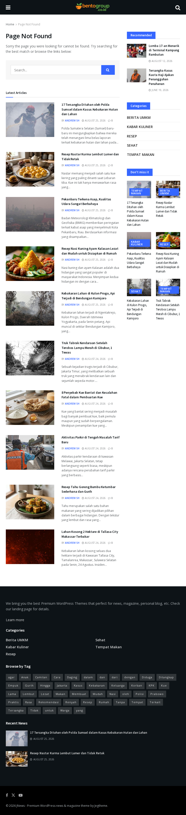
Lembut (28, 694)
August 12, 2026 (161, 61)
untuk (49, 710)
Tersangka (16, 710)
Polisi (140, 694)
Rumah (104, 702)
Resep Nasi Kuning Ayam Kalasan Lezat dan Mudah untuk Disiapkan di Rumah (90, 251)
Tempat (137, 702)
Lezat (45, 694)
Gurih (29, 685)
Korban (136, 685)
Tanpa (120, 702)
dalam (88, 677)
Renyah (71, 702)
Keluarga (118, 685)
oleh (125, 694)
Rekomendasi (49, 702)
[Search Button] (108, 70)
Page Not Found (29, 24)
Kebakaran (97, 685)
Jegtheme (100, 806)
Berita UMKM (139, 117)
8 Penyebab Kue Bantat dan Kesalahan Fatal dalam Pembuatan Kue (89, 395)
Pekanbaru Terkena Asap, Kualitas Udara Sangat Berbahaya (86, 201)
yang (79, 710)
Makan (60, 694)
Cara (57, 677)
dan (102, 677)
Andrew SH (72, 120)
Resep (132, 136)
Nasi (112, 694)
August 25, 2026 (95, 120)
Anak (25, 677)
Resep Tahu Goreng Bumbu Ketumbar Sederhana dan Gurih (89, 489)
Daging (72, 677)
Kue (164, 685)
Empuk (13, 685)
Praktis (13, 702)
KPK (152, 685)
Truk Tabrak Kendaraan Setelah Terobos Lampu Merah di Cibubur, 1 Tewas (87, 348)
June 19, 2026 (160, 90)
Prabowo (157, 694)
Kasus (78, 685)
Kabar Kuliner (140, 126)
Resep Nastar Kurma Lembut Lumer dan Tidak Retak (166, 209)
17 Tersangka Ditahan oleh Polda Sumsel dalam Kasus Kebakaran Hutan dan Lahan (90, 109)
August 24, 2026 (95, 359)
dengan (129, 677)
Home (10, 24)
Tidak (34, 710)
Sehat (132, 145)
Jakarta (62, 685)
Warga (65, 710)
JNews (20, 806)
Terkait (155, 702)
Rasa (28, 702)
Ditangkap (166, 677)
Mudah (98, 694)
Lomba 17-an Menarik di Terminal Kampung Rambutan (164, 50)
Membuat (79, 694)
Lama (12, 694)
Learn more (15, 620)
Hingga (45, 685)
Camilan (41, 677)
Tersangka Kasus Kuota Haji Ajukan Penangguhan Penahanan (161, 77)
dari (115, 677)
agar (11, 677)
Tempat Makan (140, 154)
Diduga (147, 677)
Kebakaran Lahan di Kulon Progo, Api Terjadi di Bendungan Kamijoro (88, 295)
